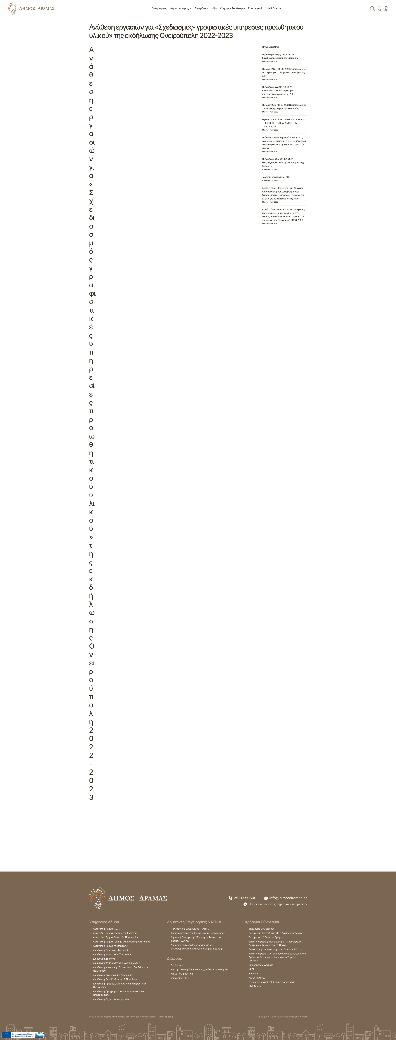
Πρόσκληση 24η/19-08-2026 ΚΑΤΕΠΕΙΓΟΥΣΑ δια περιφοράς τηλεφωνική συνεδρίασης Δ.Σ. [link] (278, 91)
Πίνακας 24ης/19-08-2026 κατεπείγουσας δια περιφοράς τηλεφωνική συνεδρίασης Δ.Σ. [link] (284, 72)
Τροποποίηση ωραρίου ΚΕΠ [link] (276, 176)
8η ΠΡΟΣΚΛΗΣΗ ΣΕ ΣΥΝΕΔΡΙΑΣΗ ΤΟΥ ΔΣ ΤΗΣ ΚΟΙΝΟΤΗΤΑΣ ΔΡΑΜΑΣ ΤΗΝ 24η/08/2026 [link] (284, 123)
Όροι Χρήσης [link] (166, 1016)
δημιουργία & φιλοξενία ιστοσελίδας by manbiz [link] (282, 1016)
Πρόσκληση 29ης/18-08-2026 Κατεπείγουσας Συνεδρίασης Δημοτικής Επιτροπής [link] (283, 163)
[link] (31, 8)
